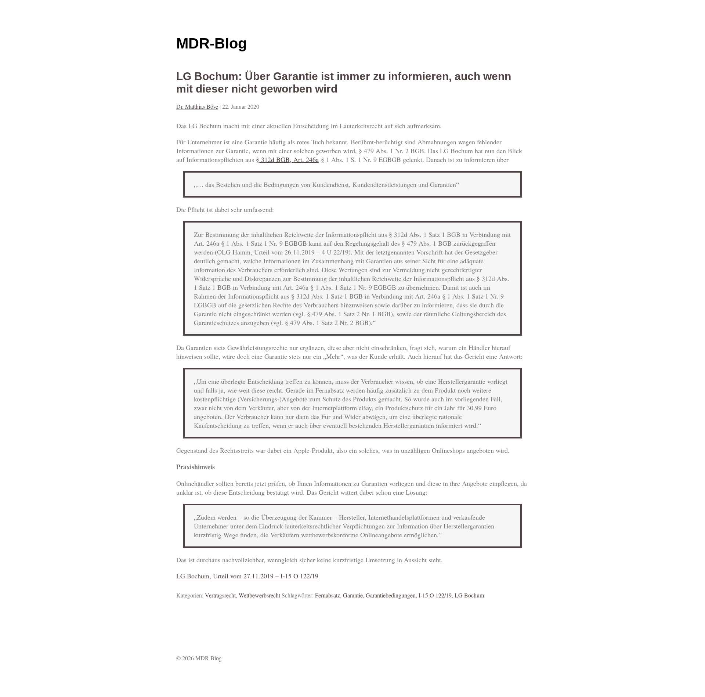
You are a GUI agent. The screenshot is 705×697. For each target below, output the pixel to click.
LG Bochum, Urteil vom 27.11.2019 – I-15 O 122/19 (247, 575)
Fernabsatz (327, 595)
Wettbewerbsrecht (259, 595)
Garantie (353, 595)
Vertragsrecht (220, 595)
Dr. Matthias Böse (197, 106)
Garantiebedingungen (391, 595)
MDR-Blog (211, 43)
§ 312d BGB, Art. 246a (287, 159)
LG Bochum (469, 595)
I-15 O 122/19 (435, 595)
